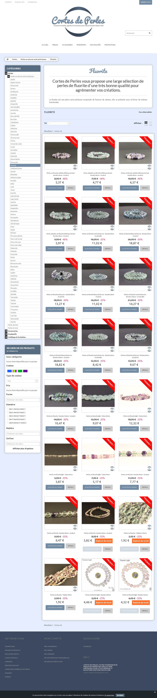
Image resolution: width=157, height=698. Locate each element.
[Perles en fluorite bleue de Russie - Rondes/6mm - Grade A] (98, 274)
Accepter (120, 695)
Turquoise (14, 309)
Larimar (13, 202)
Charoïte (14, 131)
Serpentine (14, 285)
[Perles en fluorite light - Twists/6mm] (135, 396)
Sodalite (14, 291)
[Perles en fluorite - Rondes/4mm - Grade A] (98, 513)
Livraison (8, 661)
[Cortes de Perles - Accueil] (78, 21)
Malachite (14, 211)
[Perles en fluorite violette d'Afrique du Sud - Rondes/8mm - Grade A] (135, 152)
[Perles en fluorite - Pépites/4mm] (61, 574)
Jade (12, 187)
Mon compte (53, 638)
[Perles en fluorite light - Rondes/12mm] (135, 574)
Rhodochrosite (16, 263)
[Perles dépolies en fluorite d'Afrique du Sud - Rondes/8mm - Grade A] (98, 152)
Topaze (13, 303)
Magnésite (14, 208)
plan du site (20, 2)
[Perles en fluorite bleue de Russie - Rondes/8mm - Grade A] (135, 213)
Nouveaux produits (12, 650)
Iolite (12, 184)
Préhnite (14, 251)
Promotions (110, 45)
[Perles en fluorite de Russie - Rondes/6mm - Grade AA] (135, 335)
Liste (150, 125)
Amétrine (14, 95)
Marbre (13, 214)
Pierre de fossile (16, 239)
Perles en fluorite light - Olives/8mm (98, 416)
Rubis (12, 270)
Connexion (32, 2)
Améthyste (14, 92)
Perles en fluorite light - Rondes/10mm (98, 595)
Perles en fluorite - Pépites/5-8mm (135, 533)
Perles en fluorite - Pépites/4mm (61, 595)
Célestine (14, 128)
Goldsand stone (16, 168)
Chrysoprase (15, 138)
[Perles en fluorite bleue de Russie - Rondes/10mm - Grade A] (61, 335)
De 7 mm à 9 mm (17, 419)
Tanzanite (14, 297)
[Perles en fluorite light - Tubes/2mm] (61, 454)
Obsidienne (15, 220)
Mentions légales (12, 665)
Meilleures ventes (12, 654)
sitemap (8, 677)
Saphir (13, 273)
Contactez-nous (11, 658)
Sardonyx (14, 276)
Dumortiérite (15, 159)
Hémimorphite (16, 177)
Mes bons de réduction (53, 661)
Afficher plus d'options (23, 448)
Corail (13, 147)
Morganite (14, 217)
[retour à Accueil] (7, 59)
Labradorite (15, 196)
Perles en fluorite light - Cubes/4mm (98, 474)
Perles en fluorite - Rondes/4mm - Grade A (98, 533)
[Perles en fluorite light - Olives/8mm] (98, 396)
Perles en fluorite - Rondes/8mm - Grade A (135, 474)
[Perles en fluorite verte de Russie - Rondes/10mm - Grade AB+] (135, 274)
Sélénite (13, 279)
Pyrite (13, 257)
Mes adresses (49, 654)
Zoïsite (13, 322)
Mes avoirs (48, 650)
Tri (45, 123)
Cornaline (14, 150)
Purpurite (14, 254)
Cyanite (13, 153)
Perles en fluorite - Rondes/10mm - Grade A (61, 416)
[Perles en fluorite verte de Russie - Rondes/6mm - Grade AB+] (98, 335)
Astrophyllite (15, 107)
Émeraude (14, 162)
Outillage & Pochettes (17, 337)
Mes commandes (50, 646)
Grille (146, 125)
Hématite (14, 174)
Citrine (13, 141)
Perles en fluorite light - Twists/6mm (135, 416)
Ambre (13, 88)
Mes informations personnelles (56, 658)
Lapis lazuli (14, 199)
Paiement (8, 673)
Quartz (13, 260)
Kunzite (13, 193)
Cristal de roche (16, 144)
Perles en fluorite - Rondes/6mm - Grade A (61, 533)
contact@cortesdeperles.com (95, 672)
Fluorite (13, 165)
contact (8, 2)
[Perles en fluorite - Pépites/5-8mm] (135, 513)
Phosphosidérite (16, 236)
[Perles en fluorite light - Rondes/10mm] (98, 574)
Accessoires (67, 45)
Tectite (13, 300)
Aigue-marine (15, 82)
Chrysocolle (15, 135)
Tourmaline (15, 306)
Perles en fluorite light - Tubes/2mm (61, 474)
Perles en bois (13, 328)
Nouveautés (95, 45)
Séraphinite (15, 282)
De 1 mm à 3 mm (17, 409)
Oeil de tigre (15, 223)
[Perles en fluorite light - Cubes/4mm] (98, 454)
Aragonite (14, 104)
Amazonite (14, 85)
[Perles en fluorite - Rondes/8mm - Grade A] (135, 454)
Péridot (13, 233)
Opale (13, 230)
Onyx (12, 227)
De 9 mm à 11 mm (17, 423)
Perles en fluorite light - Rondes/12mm (135, 595)
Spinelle (13, 294)
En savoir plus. (109, 695)
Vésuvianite (15, 319)
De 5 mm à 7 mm (17, 416)
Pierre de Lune (16, 242)
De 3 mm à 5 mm (17, 412)
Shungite (14, 288)
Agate (13, 79)
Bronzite (14, 119)
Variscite (14, 316)
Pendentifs (81, 45)
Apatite (13, 101)
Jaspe (13, 190)
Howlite (13, 181)
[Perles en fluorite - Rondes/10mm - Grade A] (61, 396)
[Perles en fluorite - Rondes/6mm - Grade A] (61, 513)
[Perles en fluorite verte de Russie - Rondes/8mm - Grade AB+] (98, 213)
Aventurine (14, 110)
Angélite (14, 98)
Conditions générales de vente (17, 669)
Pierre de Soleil (16, 245)
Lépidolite (14, 205)
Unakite (13, 312)
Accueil (45, 45)
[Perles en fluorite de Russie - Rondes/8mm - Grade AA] (61, 274)
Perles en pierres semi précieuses (33, 59)
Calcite (13, 125)
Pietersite (14, 248)
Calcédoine (14, 122)
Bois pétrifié (15, 116)
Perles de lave (13, 325)
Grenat (13, 171)
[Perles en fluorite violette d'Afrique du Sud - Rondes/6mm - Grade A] (61, 152)
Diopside (14, 156)
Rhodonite (14, 266)
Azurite (13, 113)
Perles (55, 45)
